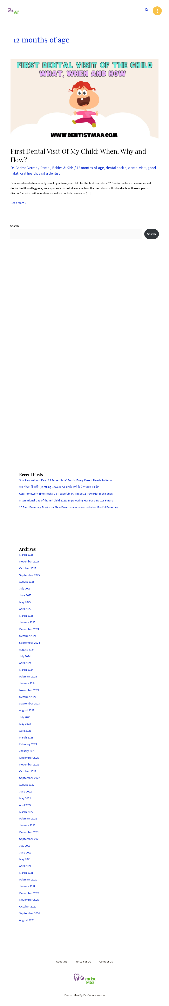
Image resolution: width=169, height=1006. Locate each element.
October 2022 (27, 771)
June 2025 (25, 595)
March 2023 (26, 737)
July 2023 (25, 717)
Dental (45, 167)
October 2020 (27, 906)
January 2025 (27, 622)
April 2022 (25, 805)
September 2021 (29, 839)
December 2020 (29, 893)
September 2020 (29, 913)
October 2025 (27, 568)
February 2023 (28, 744)
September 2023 (29, 703)
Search (14, 226)
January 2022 (27, 825)
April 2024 (25, 663)
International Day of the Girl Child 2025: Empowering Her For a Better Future (66, 500)
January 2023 (27, 751)
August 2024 (26, 649)
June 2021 (25, 852)
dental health (116, 167)
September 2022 (29, 778)
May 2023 (25, 724)
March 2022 (26, 812)
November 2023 (29, 690)
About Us (61, 961)
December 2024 (29, 629)
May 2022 (25, 798)
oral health (28, 173)
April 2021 (25, 866)
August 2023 (26, 710)
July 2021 (25, 846)
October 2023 (27, 697)
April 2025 (25, 609)
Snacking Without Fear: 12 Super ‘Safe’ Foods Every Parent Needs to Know (65, 480)
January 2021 (27, 886)
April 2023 (25, 730)
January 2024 (27, 683)
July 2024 (25, 656)
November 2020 (29, 900)
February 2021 (28, 879)
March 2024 (26, 669)
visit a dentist (49, 173)
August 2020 (26, 920)
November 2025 (29, 561)
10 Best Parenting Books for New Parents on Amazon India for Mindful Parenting (68, 507)
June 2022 (25, 791)
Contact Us (106, 961)
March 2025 (26, 615)
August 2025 (26, 581)
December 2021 (29, 832)
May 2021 (25, 859)
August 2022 (26, 784)
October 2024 (27, 636)
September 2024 (29, 642)
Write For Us (83, 961)
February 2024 (28, 676)
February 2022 (28, 818)
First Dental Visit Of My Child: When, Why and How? (78, 155)
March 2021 (26, 873)
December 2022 (29, 757)
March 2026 (26, 554)
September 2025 (29, 575)
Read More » (18, 202)
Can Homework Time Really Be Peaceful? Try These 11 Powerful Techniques (66, 493)
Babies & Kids (63, 167)
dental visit (137, 167)
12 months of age (90, 167)
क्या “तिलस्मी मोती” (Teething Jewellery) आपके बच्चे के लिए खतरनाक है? (59, 487)
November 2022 (29, 764)
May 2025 (25, 602)
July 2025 (25, 588)
